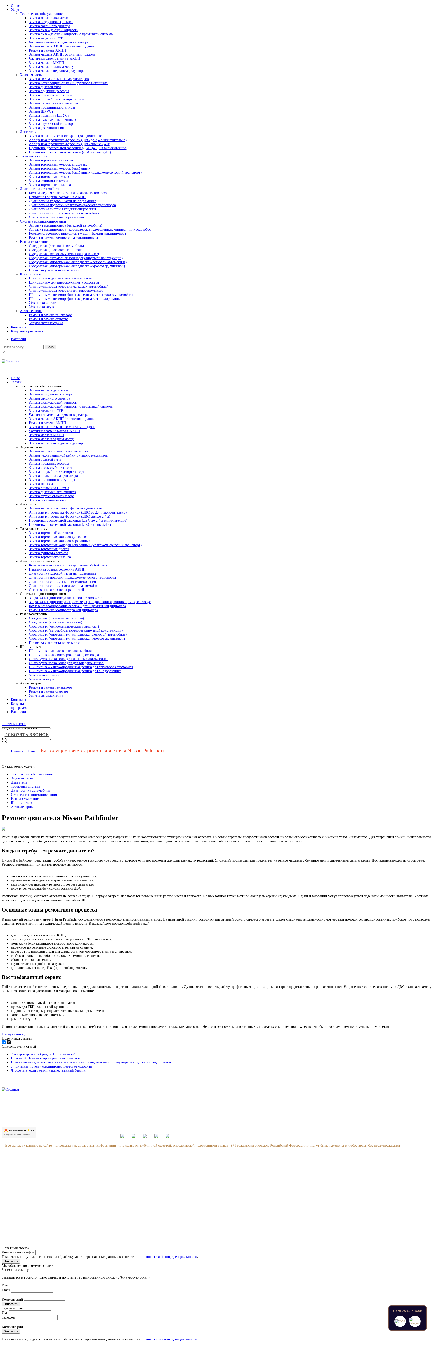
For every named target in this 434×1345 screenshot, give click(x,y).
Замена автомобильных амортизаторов (59, 79)
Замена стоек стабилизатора (50, 95)
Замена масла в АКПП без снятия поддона (61, 46)
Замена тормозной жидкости (51, 160)
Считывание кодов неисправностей (56, 217)
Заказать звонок (27, 733)
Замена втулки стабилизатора (51, 124)
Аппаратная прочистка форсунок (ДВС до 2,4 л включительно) (78, 140)
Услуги (16, 10)
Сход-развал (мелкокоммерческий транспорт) (64, 254)
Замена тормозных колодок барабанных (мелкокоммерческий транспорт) (85, 172)
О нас (15, 5)
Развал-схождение (34, 242)
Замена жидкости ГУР (46, 38)
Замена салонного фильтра (49, 26)
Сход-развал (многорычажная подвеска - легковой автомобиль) (78, 262)
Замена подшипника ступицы (52, 107)
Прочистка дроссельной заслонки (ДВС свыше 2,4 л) (70, 152)
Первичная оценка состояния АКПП (57, 197)
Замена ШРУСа (41, 111)
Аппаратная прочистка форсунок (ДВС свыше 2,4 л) (69, 144)
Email (6, 1290)
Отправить (11, 1261)
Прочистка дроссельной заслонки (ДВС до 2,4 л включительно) (78, 148)
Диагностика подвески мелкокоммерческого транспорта (72, 205)
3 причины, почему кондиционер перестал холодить (51, 1066)
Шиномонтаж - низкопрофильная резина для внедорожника (75, 299)
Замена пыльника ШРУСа (49, 115)
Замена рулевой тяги (45, 87)
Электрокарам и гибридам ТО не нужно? (43, 1054)
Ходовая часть (31, 75)
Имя (5, 1285)
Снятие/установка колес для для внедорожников (66, 290)
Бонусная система (61, 1178)
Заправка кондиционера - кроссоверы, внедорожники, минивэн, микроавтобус (90, 229)
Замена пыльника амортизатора (53, 103)
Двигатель (28, 132)
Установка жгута (42, 307)
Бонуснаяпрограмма (19, 706)
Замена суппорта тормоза (48, 180)
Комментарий (12, 1299)
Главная (17, 751)
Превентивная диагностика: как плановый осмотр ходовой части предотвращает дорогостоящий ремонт (92, 1062)
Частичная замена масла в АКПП (54, 58)
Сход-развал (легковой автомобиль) (56, 246)
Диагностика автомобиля (39, 189)
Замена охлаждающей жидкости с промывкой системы (71, 34)
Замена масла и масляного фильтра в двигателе (65, 136)
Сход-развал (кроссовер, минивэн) (55, 250)
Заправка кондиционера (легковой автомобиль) (65, 225)
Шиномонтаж (30, 274)
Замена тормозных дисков (49, 176)
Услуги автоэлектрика (46, 323)
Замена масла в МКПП (46, 62)
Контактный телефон (18, 1252)
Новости (54, 1186)
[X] (9, 1042)
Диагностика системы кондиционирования (62, 209)
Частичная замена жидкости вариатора (59, 42)
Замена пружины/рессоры (49, 91)
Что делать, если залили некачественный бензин (48, 1070)
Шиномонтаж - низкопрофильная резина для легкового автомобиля (81, 294)
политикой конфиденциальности (171, 1257)
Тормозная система (34, 156)
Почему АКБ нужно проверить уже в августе (46, 1058)
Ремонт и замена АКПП (47, 50)
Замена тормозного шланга (50, 185)
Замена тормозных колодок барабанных (59, 168)
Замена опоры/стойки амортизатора (56, 99)
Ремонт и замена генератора (50, 315)
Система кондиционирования (43, 221)
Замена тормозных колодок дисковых (58, 164)
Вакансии (18, 339)
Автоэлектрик (31, 311)
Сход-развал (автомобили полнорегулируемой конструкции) (76, 258)
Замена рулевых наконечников (52, 119)
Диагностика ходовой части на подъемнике (62, 201)
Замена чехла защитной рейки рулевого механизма (68, 83)
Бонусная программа (27, 331)
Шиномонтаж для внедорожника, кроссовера (64, 282)
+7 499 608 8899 (14, 724)
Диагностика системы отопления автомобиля (64, 213)
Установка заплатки (44, 303)
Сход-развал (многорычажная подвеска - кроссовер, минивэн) (77, 266)
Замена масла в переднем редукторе (56, 71)
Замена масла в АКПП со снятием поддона (62, 54)
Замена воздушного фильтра (51, 22)
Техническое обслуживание (41, 14)
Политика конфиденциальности (72, 1212)
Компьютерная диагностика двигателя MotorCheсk (68, 193)
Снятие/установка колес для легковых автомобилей (68, 286)
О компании (57, 1169)
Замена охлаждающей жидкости (53, 30)
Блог (31, 751)
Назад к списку (13, 1034)
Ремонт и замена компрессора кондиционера (63, 237)
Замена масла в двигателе (48, 18)
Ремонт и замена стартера (48, 319)
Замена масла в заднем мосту (51, 67)
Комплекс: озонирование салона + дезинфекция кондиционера (77, 233)
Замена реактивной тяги (47, 128)
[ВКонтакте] (4, 1042)
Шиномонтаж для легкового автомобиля (60, 278)
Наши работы (58, 1203)
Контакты (18, 327)
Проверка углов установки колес (54, 270)
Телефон (8, 1317)
